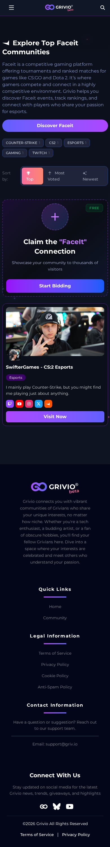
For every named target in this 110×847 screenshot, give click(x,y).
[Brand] (59, 7)
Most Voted (56, 176)
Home (55, 606)
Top (30, 179)
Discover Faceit (55, 125)
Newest (90, 179)
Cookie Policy (55, 675)
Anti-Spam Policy (55, 687)
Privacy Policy (55, 664)
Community (55, 617)
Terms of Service (55, 653)
